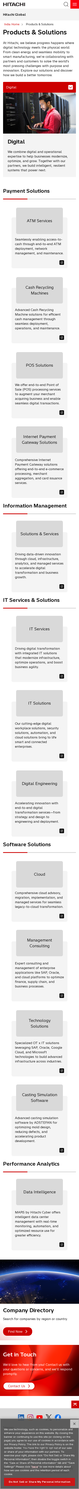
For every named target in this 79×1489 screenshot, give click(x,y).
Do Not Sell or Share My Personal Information (39, 1481)
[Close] (74, 1424)
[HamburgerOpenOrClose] (74, 4)
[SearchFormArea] (66, 4)
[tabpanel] (39, 674)
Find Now (15, 1331)
